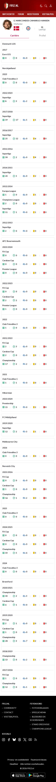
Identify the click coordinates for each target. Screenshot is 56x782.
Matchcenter (8, 14)
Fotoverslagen (40, 708)
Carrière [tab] (14, 35)
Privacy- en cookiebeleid (18, 759)
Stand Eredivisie (40, 724)
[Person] (50, 5)
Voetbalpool (48, 14)
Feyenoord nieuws (38, 759)
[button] (46, 5)
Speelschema (39, 712)
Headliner (14, 764)
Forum (21, 14)
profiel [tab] (42, 35)
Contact (8, 712)
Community (10, 708)
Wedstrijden (33, 14)
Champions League (42, 729)
